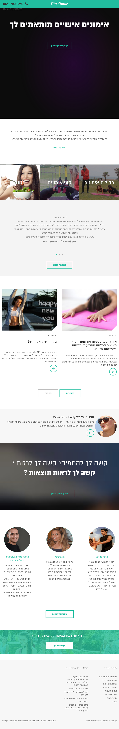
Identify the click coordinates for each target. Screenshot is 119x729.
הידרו (114, 701)
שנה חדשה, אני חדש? (42, 342)
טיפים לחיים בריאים (108, 676)
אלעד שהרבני (102, 557)
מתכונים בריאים (109, 683)
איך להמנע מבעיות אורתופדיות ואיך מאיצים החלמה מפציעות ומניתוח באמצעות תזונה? (93, 345)
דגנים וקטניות (111, 691)
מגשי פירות (112, 698)
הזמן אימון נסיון (59, 493)
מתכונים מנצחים (109, 680)
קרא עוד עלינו (59, 147)
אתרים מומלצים (109, 687)
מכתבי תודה (59, 264)
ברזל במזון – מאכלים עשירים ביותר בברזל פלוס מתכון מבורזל (76, 708)
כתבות (48, 393)
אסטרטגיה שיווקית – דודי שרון (43, 721)
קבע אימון (59, 645)
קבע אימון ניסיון (59, 45)
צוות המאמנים (59, 614)
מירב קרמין (60, 557)
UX (13, 721)
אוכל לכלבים (111, 694)
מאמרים (70, 393)
